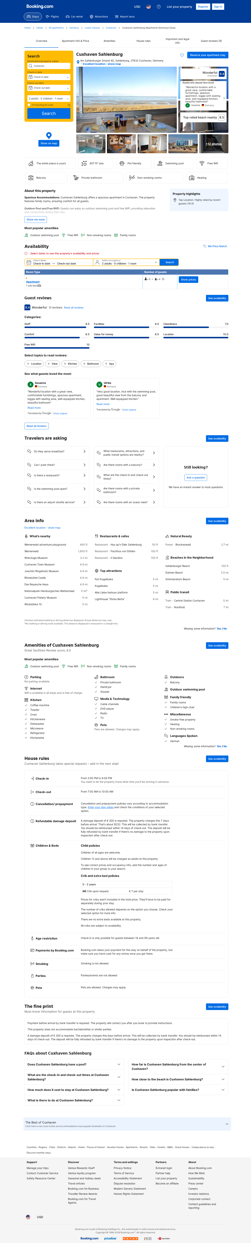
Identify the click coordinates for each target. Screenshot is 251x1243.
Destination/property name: (43, 61)
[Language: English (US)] (148, 6)
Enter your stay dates (101, 807)
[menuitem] (33, 17)
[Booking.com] (40, 6)
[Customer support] (158, 6)
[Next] (224, 98)
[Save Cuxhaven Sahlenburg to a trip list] (182, 55)
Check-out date (35, 83)
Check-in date (34, 72)
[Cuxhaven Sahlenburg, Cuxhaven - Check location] (78, 62)
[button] (48, 98)
